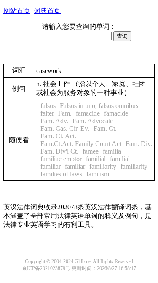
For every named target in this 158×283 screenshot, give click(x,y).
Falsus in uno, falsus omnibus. (100, 105)
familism (97, 174)
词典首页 (47, 10)
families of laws (61, 174)
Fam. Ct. (105, 128)
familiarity (102, 166)
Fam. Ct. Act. (58, 136)
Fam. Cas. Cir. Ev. (64, 128)
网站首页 (16, 10)
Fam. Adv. (54, 120)
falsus (48, 105)
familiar (50, 166)
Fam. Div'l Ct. (59, 151)
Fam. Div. (139, 143)
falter (47, 113)
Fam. (65, 113)
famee (91, 151)
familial (96, 158)
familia (112, 151)
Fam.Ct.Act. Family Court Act (80, 143)
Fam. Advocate (92, 120)
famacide (88, 113)
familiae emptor (61, 158)
